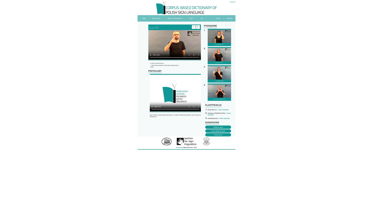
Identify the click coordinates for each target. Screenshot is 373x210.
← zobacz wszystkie (222, 110)
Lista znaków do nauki (218, 131)
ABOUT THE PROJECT (174, 18)
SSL (202, 18)
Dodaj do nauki (218, 127)
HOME (144, 18)
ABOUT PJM (156, 18)
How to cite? (179, 147)
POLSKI (218, 18)
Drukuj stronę (218, 135)
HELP (191, 18)
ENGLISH (230, 18)
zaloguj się (232, 2)
